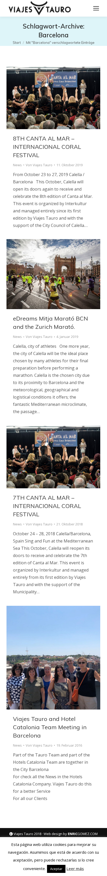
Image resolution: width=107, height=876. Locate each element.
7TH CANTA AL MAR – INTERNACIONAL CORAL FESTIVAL (47, 506)
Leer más (75, 868)
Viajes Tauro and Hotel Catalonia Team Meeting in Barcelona (49, 727)
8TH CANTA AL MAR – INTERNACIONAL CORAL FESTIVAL (47, 147)
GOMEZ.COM (83, 833)
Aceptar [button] (56, 868)
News (17, 165)
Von (39, 165)
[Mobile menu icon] (96, 8)
